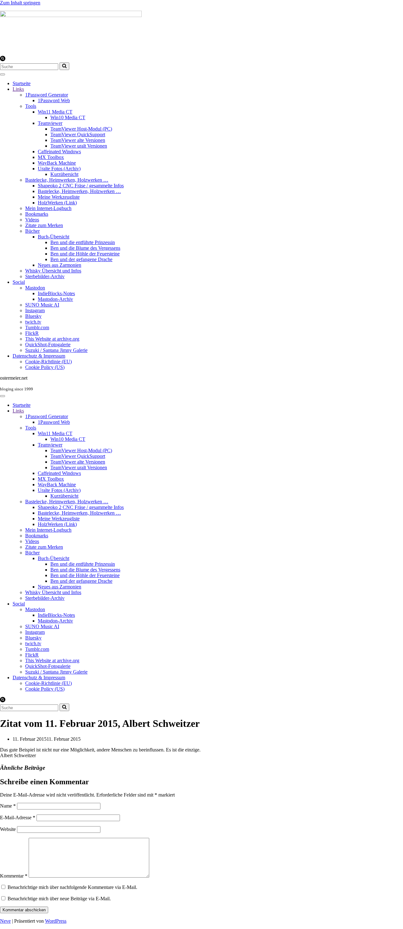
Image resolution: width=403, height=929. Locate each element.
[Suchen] (2, 59)
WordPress (55, 921)
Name (8, 806)
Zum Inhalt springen (20, 2)
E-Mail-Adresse (17, 817)
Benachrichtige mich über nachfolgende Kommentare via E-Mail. (72, 887)
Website (8, 829)
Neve (5, 921)
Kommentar (13, 876)
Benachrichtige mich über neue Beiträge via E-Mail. (59, 898)
